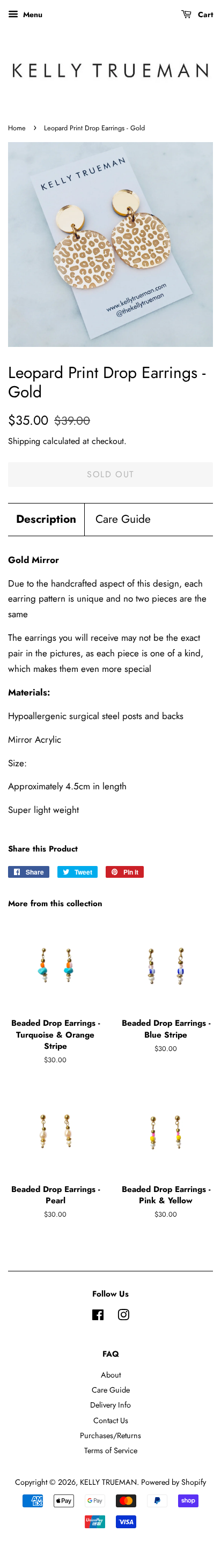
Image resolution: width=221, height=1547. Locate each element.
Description (46, 519)
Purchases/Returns (110, 1435)
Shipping (24, 441)
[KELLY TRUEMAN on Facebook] (98, 1317)
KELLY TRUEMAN (108, 1482)
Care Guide (123, 519)
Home (17, 128)
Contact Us (110, 1420)
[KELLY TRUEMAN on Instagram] (123, 1317)
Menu (31, 14)
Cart (204, 14)
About (111, 1375)
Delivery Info (110, 1405)
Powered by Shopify (173, 1482)
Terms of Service (110, 1450)
